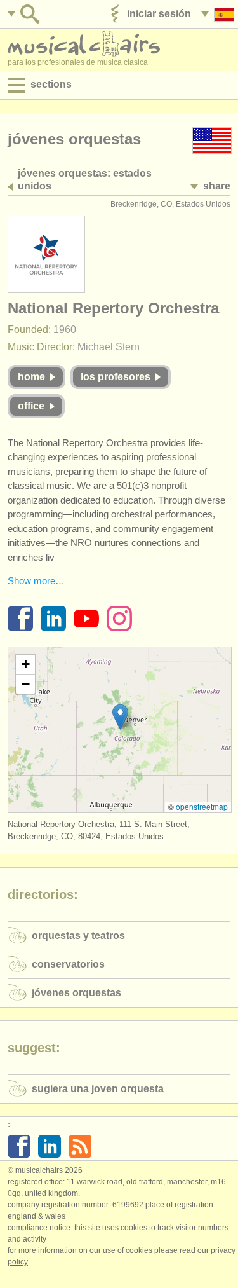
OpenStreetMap (202, 806)
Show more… (36, 580)
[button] (120, 717)
